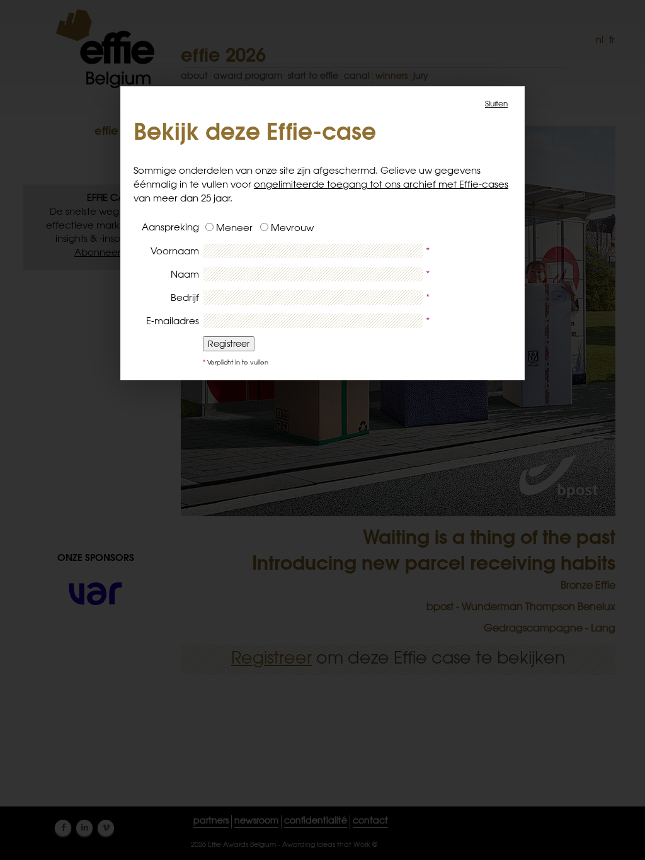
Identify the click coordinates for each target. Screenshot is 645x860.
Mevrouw (292, 228)
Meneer (237, 228)
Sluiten (496, 103)
